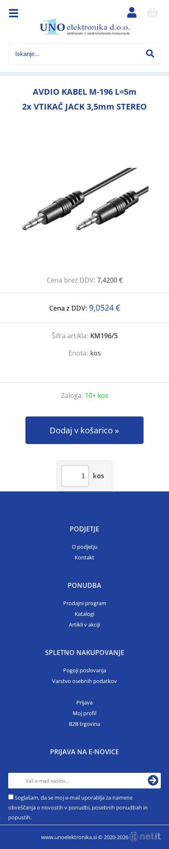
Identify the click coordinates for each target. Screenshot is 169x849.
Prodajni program (84, 603)
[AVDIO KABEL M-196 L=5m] (84, 203)
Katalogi (84, 613)
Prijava (84, 702)
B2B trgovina (84, 723)
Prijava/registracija (131, 14)
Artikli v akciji (84, 624)
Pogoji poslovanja (84, 670)
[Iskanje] (150, 53)
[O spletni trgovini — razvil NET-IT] (145, 837)
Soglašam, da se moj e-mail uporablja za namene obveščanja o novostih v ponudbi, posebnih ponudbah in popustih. (78, 807)
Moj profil (84, 713)
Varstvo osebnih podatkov (84, 681)
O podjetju (85, 546)
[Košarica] (152, 14)
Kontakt (84, 557)
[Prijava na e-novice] (153, 780)
